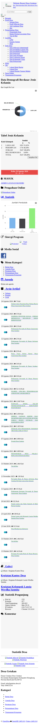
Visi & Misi (13, 36)
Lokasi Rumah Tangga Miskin (20, 71)
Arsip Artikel (12, 288)
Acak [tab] (7, 297)
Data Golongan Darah (17, 57)
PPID (7, 63)
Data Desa (8, 46)
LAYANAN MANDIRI (15, 183)
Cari (29, 12)
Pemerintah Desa (15, 32)
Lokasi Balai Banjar (16, 67)
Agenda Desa (10, 269)
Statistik (9, 197)
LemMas (8, 38)
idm (11, 28)
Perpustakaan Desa (11, 273)
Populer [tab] (8, 295)
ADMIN (4, 183)
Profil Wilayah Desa (16, 24)
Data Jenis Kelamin (16, 55)
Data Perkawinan (15, 61)
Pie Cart (11, 87)
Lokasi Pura (14, 69)
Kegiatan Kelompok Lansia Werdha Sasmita (16, 588)
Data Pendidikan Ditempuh (19, 52)
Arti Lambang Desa (16, 26)
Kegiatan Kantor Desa (13, 575)
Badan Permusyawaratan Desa (20, 34)
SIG (6, 65)
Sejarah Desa (14, 22)
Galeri (8, 566)
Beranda (8, 18)
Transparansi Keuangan (13, 75)
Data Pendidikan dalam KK (19, 50)
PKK (11, 44)
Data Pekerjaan (15, 53)
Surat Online (9, 73)
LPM (11, 40)
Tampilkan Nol (32, 157)
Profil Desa (9, 20)
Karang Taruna (15, 42)
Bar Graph (4, 87)
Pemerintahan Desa (11, 30)
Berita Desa (9, 267)
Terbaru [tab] (8, 293)
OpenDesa (6, 721)
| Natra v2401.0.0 (31, 721)
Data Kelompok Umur (17, 59)
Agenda (8, 279)
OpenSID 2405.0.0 (18, 721)
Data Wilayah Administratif (19, 48)
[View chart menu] (36, 90)
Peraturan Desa (10, 271)
